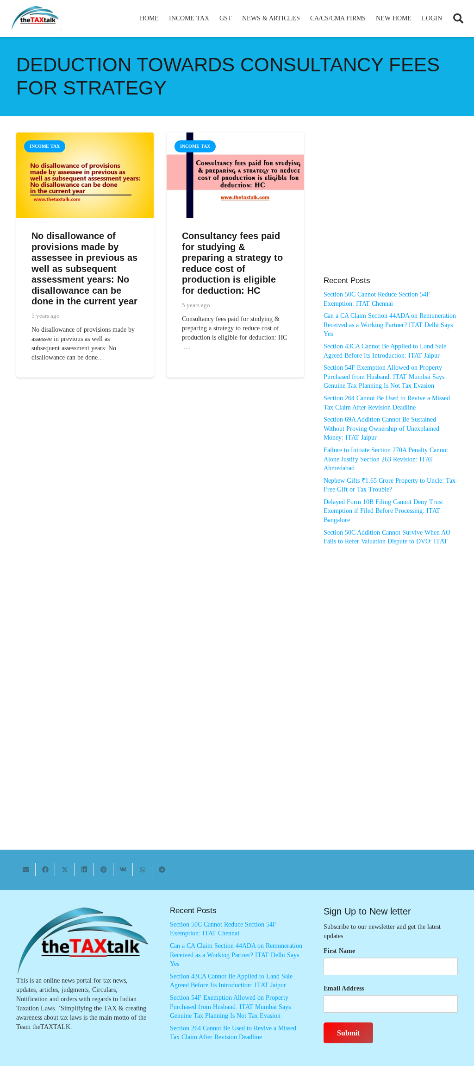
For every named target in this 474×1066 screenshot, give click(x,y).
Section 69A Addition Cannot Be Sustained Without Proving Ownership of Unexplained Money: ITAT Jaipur (381, 428)
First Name (339, 950)
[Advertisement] (391, 209)
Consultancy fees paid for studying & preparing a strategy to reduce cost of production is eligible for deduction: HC (232, 263)
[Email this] (26, 869)
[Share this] (45, 869)
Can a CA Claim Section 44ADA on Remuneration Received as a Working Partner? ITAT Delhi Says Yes (390, 324)
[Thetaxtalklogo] (36, 19)
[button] (213, 18)
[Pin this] (103, 869)
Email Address (344, 988)
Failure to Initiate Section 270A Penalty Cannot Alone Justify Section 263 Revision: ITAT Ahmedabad (386, 459)
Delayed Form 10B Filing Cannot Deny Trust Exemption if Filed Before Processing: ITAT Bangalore (383, 511)
